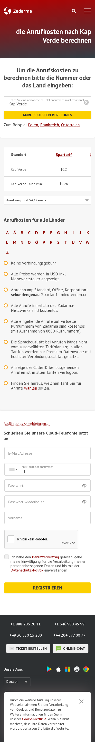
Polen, (33, 125)
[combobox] (13, 469)
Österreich (70, 125)
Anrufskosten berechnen (47, 114)
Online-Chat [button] (73, 648)
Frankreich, (50, 125)
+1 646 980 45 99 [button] (69, 624)
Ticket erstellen (31, 648)
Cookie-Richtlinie (34, 719)
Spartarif (64, 154)
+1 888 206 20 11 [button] (25, 624)
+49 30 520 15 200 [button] (26, 635)
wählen (30, 388)
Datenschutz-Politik (26, 570)
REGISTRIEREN (47, 588)
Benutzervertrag (45, 556)
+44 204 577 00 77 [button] (69, 635)
